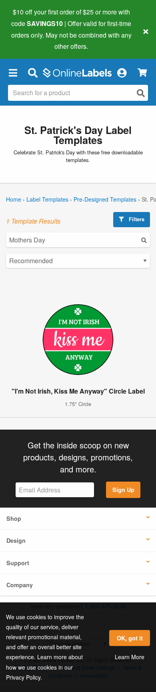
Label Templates (47, 199)
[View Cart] (142, 72)
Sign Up (123, 490)
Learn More (129, 657)
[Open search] (141, 93)
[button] (12, 72)
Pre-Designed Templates (105, 199)
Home (13, 199)
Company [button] (19, 585)
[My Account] (122, 72)
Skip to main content (29, 40)
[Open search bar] (32, 72)
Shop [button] (13, 518)
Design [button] (16, 540)
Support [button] (17, 563)
